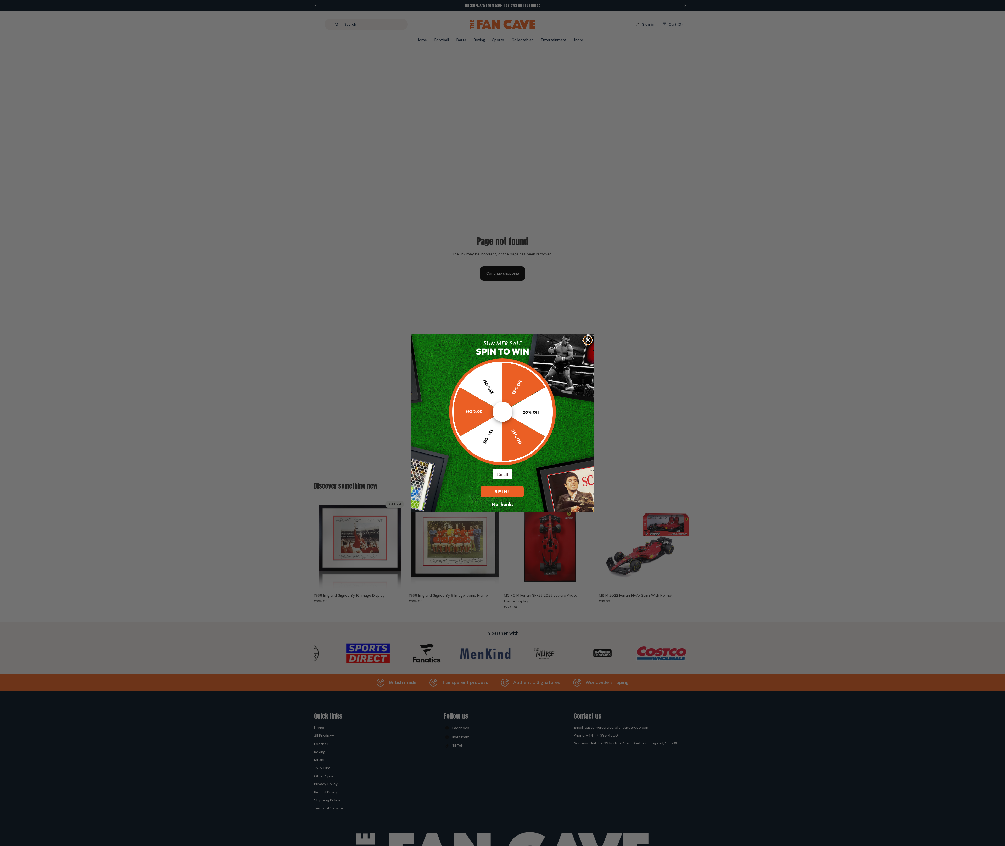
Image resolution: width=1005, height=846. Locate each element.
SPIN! (502, 491)
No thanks (502, 504)
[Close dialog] (588, 340)
